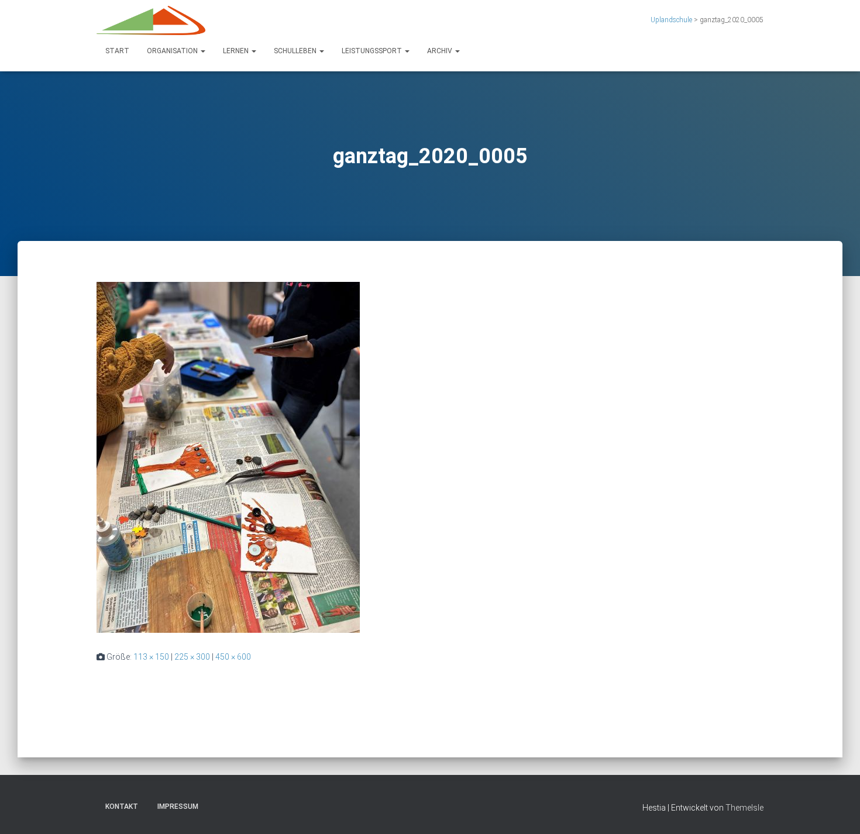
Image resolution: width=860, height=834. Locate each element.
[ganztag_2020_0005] (228, 456)
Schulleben (296, 51)
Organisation (173, 51)
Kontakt (121, 806)
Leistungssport (373, 51)
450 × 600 (233, 656)
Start (117, 51)
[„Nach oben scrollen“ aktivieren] (837, 810)
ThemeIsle (744, 807)
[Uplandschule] (151, 20)
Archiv (440, 51)
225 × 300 (192, 656)
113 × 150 (151, 656)
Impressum (177, 806)
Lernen (236, 51)
